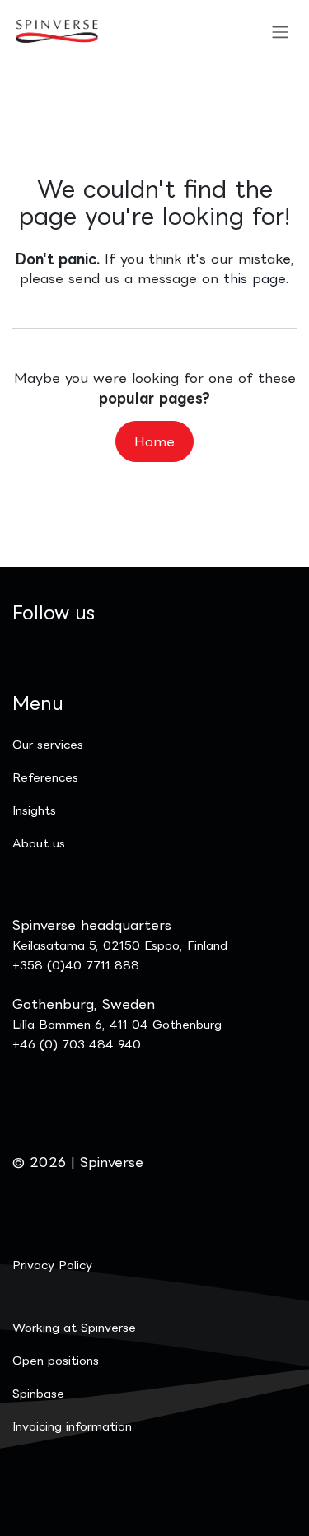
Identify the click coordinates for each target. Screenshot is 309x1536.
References (45, 777)
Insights (34, 810)
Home (154, 441)
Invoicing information (72, 1426)
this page (254, 278)
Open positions (55, 1360)
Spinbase (38, 1393)
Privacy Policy (52, 1264)
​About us (38, 843)
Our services (47, 744)
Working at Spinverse (74, 1327)
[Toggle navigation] (280, 31)
